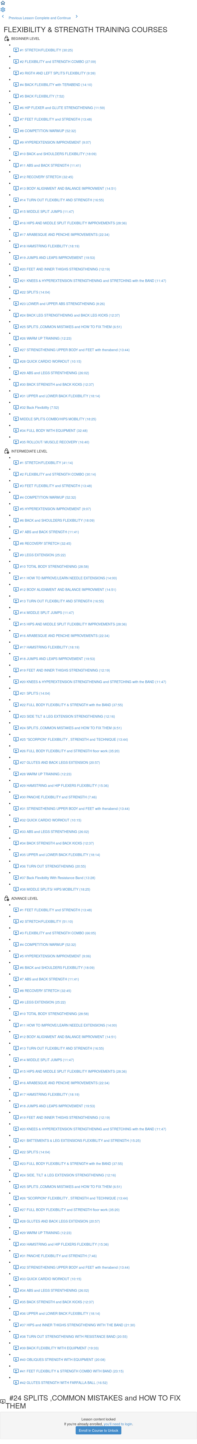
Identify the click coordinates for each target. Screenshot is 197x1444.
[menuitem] (3, 11)
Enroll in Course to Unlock (98, 1430)
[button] (3, 4)
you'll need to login (118, 1423)
